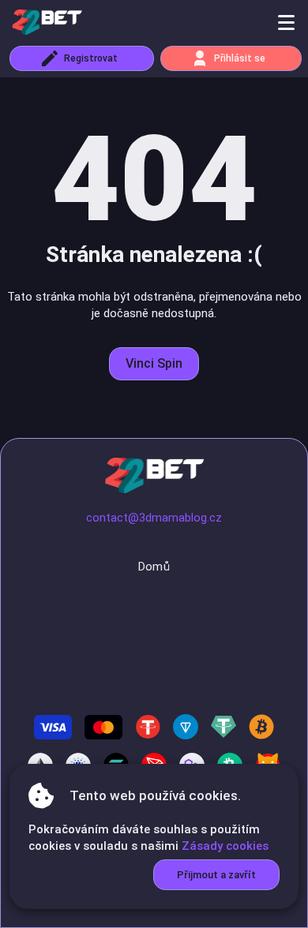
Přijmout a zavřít (216, 875)
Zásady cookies (225, 846)
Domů (154, 566)
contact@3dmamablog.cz (154, 518)
